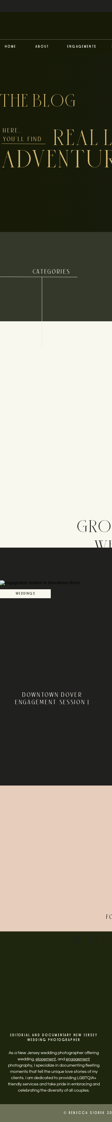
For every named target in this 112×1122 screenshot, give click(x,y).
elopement (46, 1059)
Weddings (25, 593)
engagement (78, 1059)
